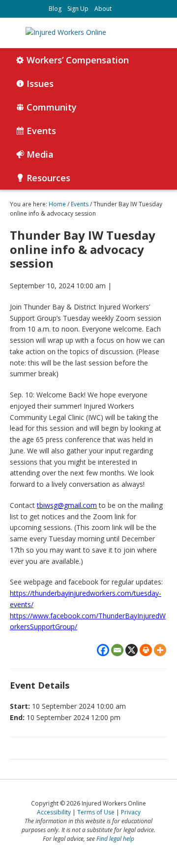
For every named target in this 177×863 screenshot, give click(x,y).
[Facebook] (103, 650)
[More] (160, 650)
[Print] (146, 650)
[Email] (117, 650)
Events (79, 204)
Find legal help (115, 839)
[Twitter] (123, 9)
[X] (131, 650)
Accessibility (54, 812)
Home (57, 204)
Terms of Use (96, 812)
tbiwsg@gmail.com (67, 505)
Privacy (131, 812)
